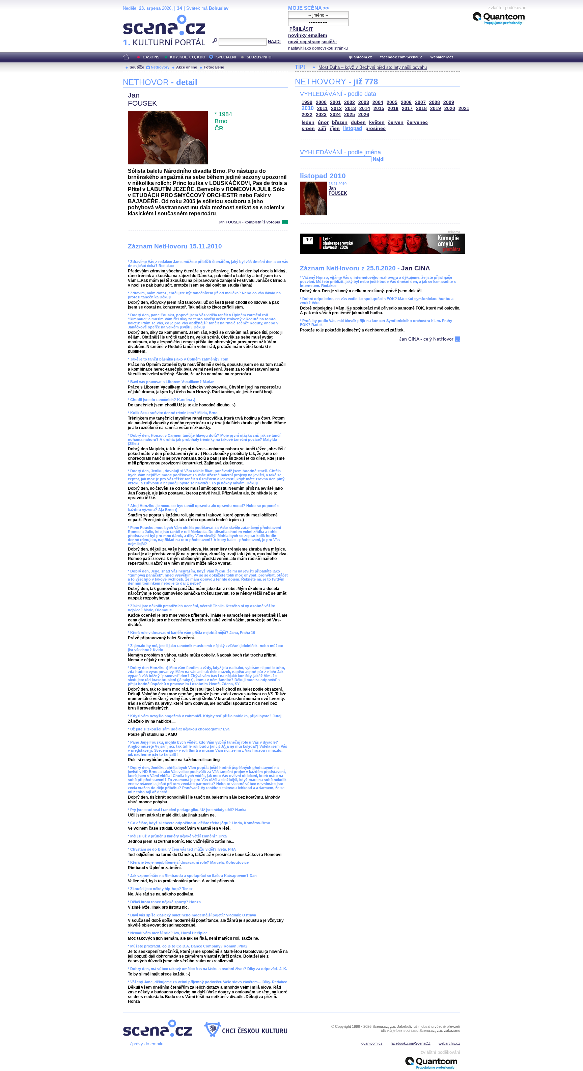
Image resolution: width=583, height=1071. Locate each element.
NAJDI (274, 41)
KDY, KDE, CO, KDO (187, 57)
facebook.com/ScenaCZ (401, 57)
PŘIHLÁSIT (301, 29)
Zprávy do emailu (146, 1043)
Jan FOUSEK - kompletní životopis (249, 222)
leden (308, 122)
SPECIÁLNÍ (226, 57)
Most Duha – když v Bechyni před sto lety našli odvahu (372, 67)
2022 (307, 114)
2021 (464, 108)
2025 (349, 114)
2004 (377, 102)
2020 (449, 108)
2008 (434, 102)
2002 (349, 102)
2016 (393, 108)
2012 (336, 108)
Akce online (186, 67)
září (322, 128)
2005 (392, 102)
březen (340, 122)
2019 (435, 108)
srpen (308, 128)
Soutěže (137, 67)
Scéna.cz (134, 17)
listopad (352, 128)
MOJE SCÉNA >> (308, 8)
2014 (364, 108)
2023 (321, 114)
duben (358, 122)
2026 (363, 114)
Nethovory (160, 67)
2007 (420, 102)
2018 (421, 108)
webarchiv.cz (442, 57)
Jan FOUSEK (338, 191)
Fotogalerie (214, 67)
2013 (350, 108)
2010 (308, 108)
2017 (407, 108)
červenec (417, 122)
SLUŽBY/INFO (259, 57)
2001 (335, 102)
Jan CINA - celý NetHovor (426, 339)
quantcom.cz (360, 57)
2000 (321, 102)
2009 (448, 102)
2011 (322, 108)
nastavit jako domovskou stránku (318, 48)
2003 (363, 102)
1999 (307, 102)
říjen (335, 128)
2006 (406, 102)
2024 (335, 114)
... (284, 222)
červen (396, 122)
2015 (378, 108)
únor (323, 122)
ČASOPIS (151, 57)
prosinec (375, 128)
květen (377, 122)
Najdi (379, 159)
